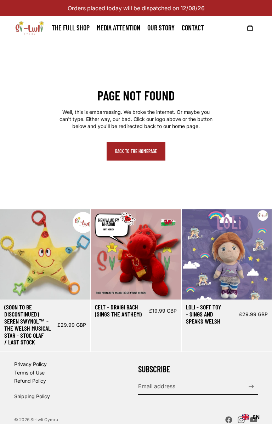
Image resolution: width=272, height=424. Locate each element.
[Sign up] (251, 386)
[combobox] (251, 417)
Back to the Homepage (136, 151)
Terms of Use (29, 373)
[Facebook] (229, 420)
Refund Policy (30, 381)
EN (256, 416)
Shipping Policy (32, 396)
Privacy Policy (30, 364)
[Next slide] (79, 254)
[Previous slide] (10, 254)
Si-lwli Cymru (44, 419)
